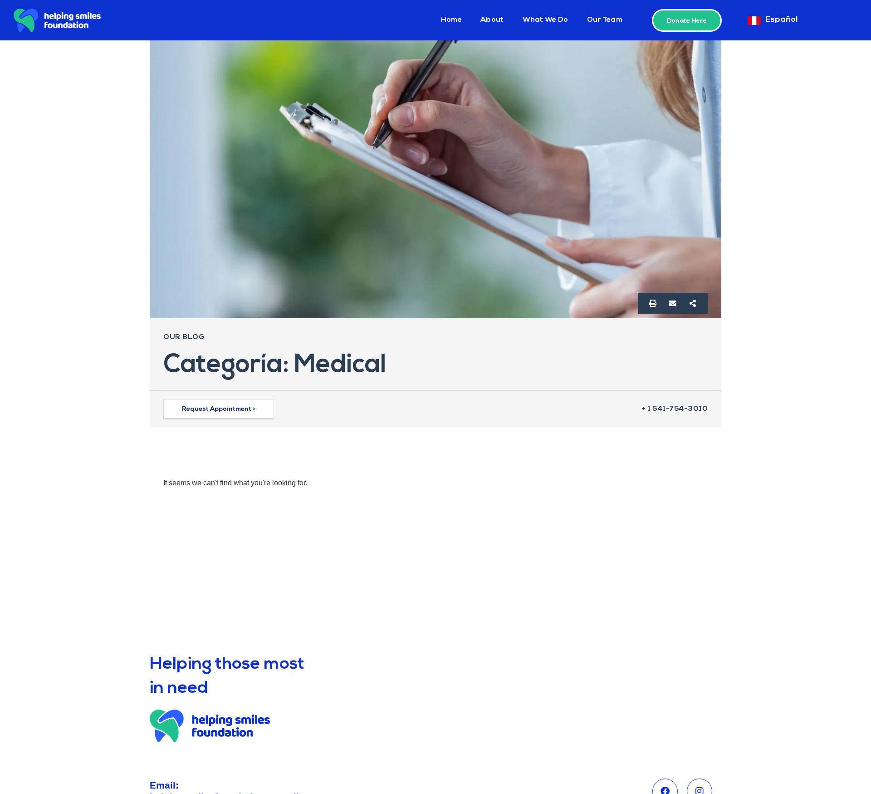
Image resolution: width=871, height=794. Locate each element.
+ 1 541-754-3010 (674, 409)
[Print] (652, 303)
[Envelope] (672, 303)
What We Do (545, 20)
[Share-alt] (692, 303)
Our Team (604, 20)
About (492, 20)
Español (781, 20)
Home (451, 20)
